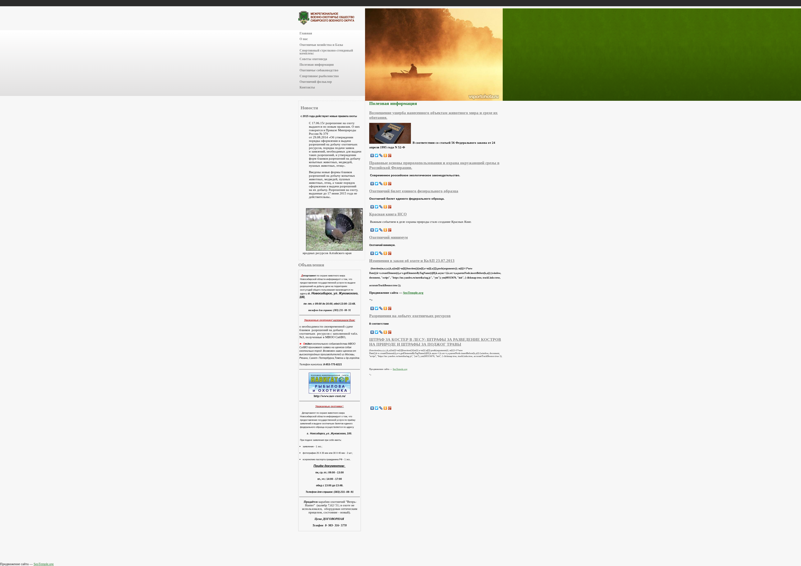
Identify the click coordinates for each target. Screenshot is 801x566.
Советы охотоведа (313, 59)
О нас (304, 39)
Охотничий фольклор (316, 81)
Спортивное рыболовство (319, 76)
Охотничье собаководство (319, 70)
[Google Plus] (390, 155)
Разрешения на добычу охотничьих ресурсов (410, 316)
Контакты (307, 87)
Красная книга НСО (388, 214)
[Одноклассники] (385, 155)
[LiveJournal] (381, 155)
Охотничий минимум (388, 237)
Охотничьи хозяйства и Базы (321, 45)
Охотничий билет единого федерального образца (413, 191)
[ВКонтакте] (372, 155)
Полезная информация (317, 64)
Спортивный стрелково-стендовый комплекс (326, 52)
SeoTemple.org (413, 292)
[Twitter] (376, 155)
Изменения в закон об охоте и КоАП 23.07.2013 (412, 260)
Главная (306, 33)
